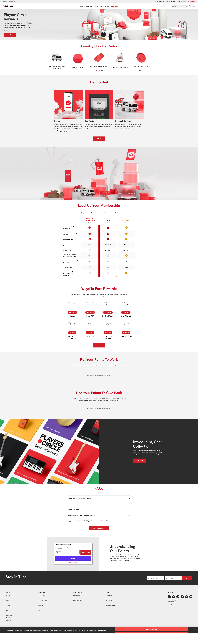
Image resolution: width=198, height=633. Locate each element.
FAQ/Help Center (10, 618)
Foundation (8, 598)
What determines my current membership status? (82, 504)
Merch (39, 610)
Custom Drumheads (77, 600)
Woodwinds (41, 605)
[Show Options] (162, 578)
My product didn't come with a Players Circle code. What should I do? (88, 521)
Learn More (142, 70)
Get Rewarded (191, 1)
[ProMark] (12, 1)
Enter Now (100, 70)
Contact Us (8, 620)
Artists (107, 6)
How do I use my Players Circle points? (79, 498)
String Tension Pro (110, 605)
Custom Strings (76, 595)
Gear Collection (110, 608)
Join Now (10, 35)
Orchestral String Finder (112, 603)
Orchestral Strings (42, 603)
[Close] (195, 629)
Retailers (8, 605)
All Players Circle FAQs (99, 528)
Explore (102, 6)
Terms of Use (68, 630)
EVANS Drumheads (42, 598)
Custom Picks (75, 598)
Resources (8, 613)
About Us (8, 595)
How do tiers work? (73, 509)
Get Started (140, 460)
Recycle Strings (9, 615)
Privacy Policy (41, 630)
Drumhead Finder (110, 598)
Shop (81, 6)
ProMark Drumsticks (43, 600)
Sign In (22, 35)
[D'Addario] (8, 6)
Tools (96, 6)
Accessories (41, 608)
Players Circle (114, 6)
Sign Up (187, 578)
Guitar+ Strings (41, 595)
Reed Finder (109, 600)
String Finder (109, 595)
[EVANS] (5, 1)
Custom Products (89, 6)
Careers (7, 600)
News (7, 610)
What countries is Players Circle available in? (81, 515)
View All (99, 345)
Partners (8, 608)
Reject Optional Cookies (151, 629)
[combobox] (155, 578)
